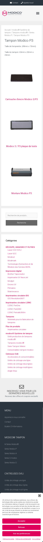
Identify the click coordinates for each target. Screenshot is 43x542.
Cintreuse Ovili (12, 354)
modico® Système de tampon (19, 333)
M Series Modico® (12, 444)
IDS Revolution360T (16, 298)
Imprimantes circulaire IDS (17, 295)
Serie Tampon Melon (16, 346)
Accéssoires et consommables (21, 357)
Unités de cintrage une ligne (19, 360)
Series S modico (11, 458)
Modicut (11, 257)
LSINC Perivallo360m (16, 312)
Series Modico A (11, 453)
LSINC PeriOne (14, 305)
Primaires (11, 288)
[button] (39, 495)
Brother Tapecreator (16, 274)
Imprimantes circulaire (17, 329)
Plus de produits (13, 326)
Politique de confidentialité (23, 539)
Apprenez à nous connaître (15, 417)
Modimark (12, 260)
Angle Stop (12, 371)
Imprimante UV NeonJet (18, 277)
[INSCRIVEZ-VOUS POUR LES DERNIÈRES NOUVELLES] (21, 386)
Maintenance (13, 291)
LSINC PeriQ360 (14, 309)
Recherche (21, 223)
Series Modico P (11, 449)
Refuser (21, 527)
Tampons (10, 316)
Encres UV (12, 284)
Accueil (7, 30)
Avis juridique (36, 539)
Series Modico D (11, 463)
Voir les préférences (21, 534)
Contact (8, 422)
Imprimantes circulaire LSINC (18, 302)
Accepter (21, 521)
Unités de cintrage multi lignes (20, 367)
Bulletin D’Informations (13, 426)
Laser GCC (12, 253)
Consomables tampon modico (20, 350)
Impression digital (13, 271)
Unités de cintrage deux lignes (20, 364)
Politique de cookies (8, 539)
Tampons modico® (20, 32)
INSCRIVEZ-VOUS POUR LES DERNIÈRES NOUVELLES (21, 392)
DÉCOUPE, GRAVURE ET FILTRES (20, 247)
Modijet (11, 281)
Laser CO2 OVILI (14, 250)
